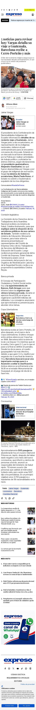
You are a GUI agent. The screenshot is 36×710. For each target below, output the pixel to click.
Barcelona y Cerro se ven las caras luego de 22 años (24, 320)
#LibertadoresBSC (25, 389)
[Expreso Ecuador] (18, 663)
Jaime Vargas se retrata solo (22, 123)
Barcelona (17, 491)
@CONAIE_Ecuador (17, 205)
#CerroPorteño (11, 380)
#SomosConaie (6, 207)
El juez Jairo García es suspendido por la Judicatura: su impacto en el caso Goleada (17, 565)
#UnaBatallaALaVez (9, 391)
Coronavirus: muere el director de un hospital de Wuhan (24, 412)
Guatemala (24, 488)
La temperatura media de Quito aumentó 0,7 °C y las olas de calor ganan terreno (11, 510)
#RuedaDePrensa (17, 185)
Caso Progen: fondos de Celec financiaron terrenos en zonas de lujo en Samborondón (17, 573)
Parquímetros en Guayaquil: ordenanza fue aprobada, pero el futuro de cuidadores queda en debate (18, 600)
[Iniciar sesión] (33, 14)
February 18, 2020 (7, 397)
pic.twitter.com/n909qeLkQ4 (23, 207)
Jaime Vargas (13, 488)
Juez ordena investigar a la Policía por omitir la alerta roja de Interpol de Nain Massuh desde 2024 (10, 521)
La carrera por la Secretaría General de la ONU (11, 550)
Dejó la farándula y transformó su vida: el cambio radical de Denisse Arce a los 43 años (18, 591)
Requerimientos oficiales (18, 678)
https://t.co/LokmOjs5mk (10, 389)
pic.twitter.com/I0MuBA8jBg (11, 393)
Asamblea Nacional (10, 494)
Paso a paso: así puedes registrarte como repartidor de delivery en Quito (11, 540)
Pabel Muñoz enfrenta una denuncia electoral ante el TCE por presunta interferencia (18, 582)
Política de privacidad (27, 684)
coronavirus (7, 491)
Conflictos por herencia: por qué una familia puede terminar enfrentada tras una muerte (11, 531)
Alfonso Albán (11, 104)
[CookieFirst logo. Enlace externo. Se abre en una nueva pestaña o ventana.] (2, 686)
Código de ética (18, 674)
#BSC (13, 381)
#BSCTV (4, 387)
